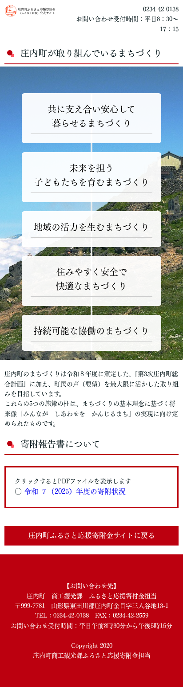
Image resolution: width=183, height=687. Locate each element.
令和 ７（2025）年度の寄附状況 (75, 491)
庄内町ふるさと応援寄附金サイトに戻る (91, 535)
